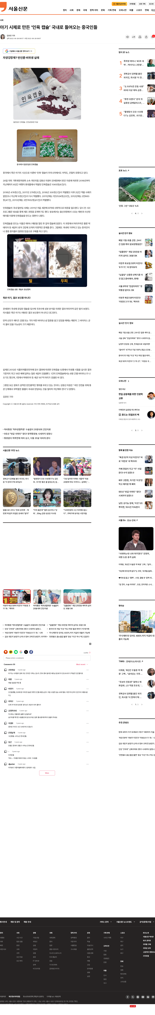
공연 (88, 976)
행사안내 (3, 922)
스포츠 (139, 10)
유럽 (50, 961)
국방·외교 (3, 949)
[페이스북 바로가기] (128, 997)
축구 (121, 941)
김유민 (9, 35)
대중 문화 (90, 953)
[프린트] (140, 37)
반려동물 (90, 968)
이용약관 (3, 996)
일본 (50, 945)
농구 (121, 949)
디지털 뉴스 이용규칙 (54, 996)
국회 (1, 941)
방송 (121, 966)
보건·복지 (19, 961)
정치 (65, 10)
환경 (17, 945)
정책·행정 (74, 937)
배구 (121, 953)
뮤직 (121, 978)
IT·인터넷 (36, 961)
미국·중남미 (53, 957)
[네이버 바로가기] (148, 997)
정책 (34, 965)
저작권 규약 (147, 948)
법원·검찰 (19, 941)
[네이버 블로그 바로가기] (153, 997)
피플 (131, 10)
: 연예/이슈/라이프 (130, 661)
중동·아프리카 (53, 949)
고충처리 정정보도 (149, 952)
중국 (50, 941)
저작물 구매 (147, 944)
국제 (85, 10)
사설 (105, 951)
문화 (103, 10)
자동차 (35, 949)
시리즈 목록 (107, 937)
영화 (88, 972)
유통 (34, 953)
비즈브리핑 (36, 968)
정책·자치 (94, 10)
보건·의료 (19, 957)
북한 (1, 945)
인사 (105, 975)
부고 (105, 983)
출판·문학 (90, 949)
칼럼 (105, 954)
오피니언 (123, 10)
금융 (34, 945)
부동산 (35, 941)
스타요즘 (123, 981)
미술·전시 (90, 945)
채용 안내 (27, 922)
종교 (88, 957)
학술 (88, 941)
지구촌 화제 (53, 965)
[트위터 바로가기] (133, 997)
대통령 (2, 937)
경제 (78, 10)
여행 (88, 961)
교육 (17, 949)
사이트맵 (146, 956)
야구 (121, 937)
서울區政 (74, 945)
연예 (147, 10)
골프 (121, 945)
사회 (72, 10)
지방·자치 (74, 941)
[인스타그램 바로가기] (138, 997)
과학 (17, 953)
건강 (88, 965)
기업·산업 (36, 937)
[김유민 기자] (2, 37)
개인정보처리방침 (14, 996)
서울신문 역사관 (148, 937)
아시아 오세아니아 (55, 953)
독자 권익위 (147, 940)
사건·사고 (19, 937)
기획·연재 (112, 10)
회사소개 (146, 933)
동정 (105, 979)
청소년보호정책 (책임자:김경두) (33, 996)
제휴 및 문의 (15, 922)
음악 (88, 937)
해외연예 (123, 974)
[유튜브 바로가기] (143, 997)
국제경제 (52, 937)
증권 (34, 957)
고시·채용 (74, 949)
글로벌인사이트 (54, 968)
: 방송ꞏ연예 (127, 520)
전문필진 (106, 958)
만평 (105, 962)
